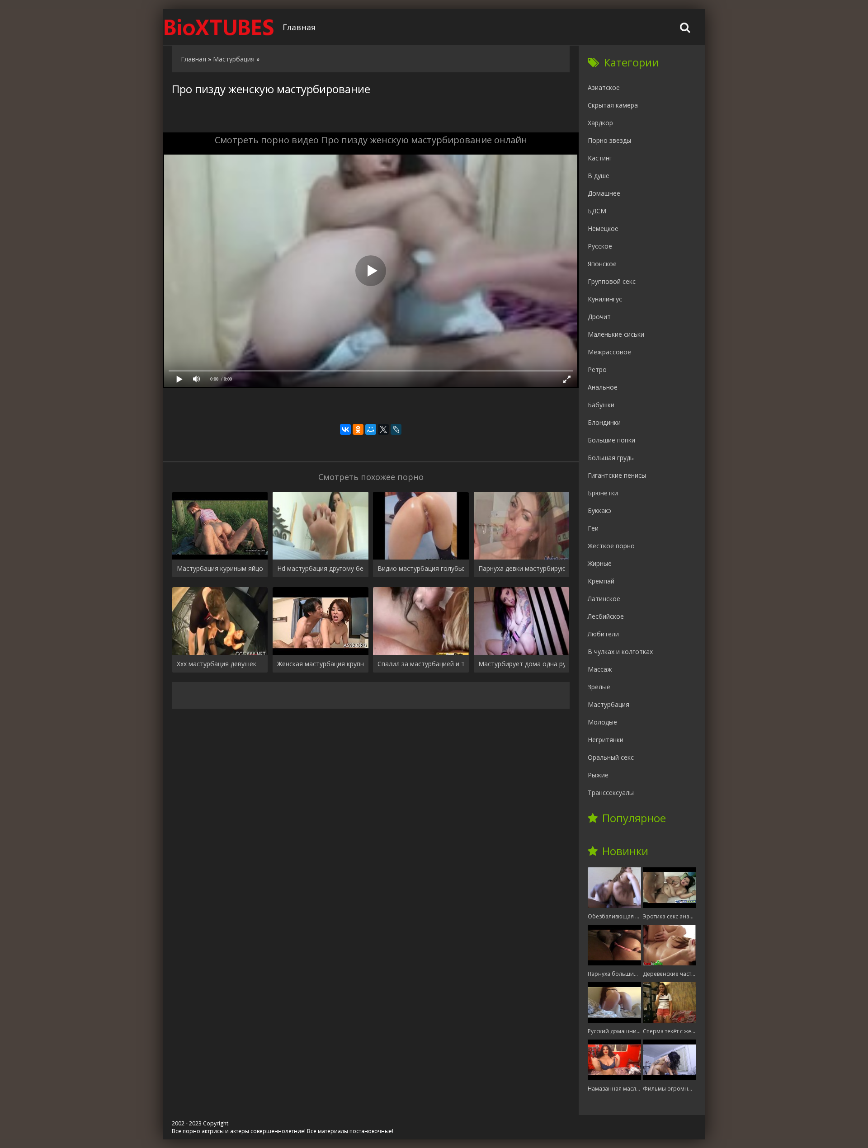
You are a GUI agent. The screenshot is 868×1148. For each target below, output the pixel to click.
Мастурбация (608, 704)
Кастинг (600, 158)
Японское (602, 263)
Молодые (602, 722)
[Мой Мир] (370, 429)
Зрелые (599, 686)
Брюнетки (603, 493)
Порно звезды (609, 140)
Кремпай (601, 581)
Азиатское (604, 87)
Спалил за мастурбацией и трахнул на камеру (420, 663)
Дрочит (599, 316)
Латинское (604, 598)
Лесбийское (606, 616)
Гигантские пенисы (617, 475)
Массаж (600, 669)
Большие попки (611, 440)
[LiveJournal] (396, 429)
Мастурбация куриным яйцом (220, 568)
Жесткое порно (611, 545)
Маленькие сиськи (616, 334)
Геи (593, 528)
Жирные (600, 563)
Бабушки (601, 404)
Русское (600, 246)
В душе (598, 175)
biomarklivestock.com (219, 27)
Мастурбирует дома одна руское (521, 663)
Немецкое (603, 228)
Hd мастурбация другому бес (320, 568)
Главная (299, 27)
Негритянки (605, 739)
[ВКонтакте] (345, 429)
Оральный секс (611, 757)
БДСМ (597, 211)
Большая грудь (611, 457)
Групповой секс (612, 281)
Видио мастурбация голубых (420, 568)
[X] (383, 429)
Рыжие (598, 775)
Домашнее (604, 193)
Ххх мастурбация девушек (216, 663)
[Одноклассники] (358, 429)
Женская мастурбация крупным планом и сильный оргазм (320, 663)
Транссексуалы (611, 792)
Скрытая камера (613, 105)
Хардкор (600, 122)
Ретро (597, 369)
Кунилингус (605, 299)
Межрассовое (609, 352)
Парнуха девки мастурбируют (521, 568)
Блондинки (604, 422)
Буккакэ (599, 510)
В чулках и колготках (620, 651)
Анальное (603, 387)
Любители (603, 634)
